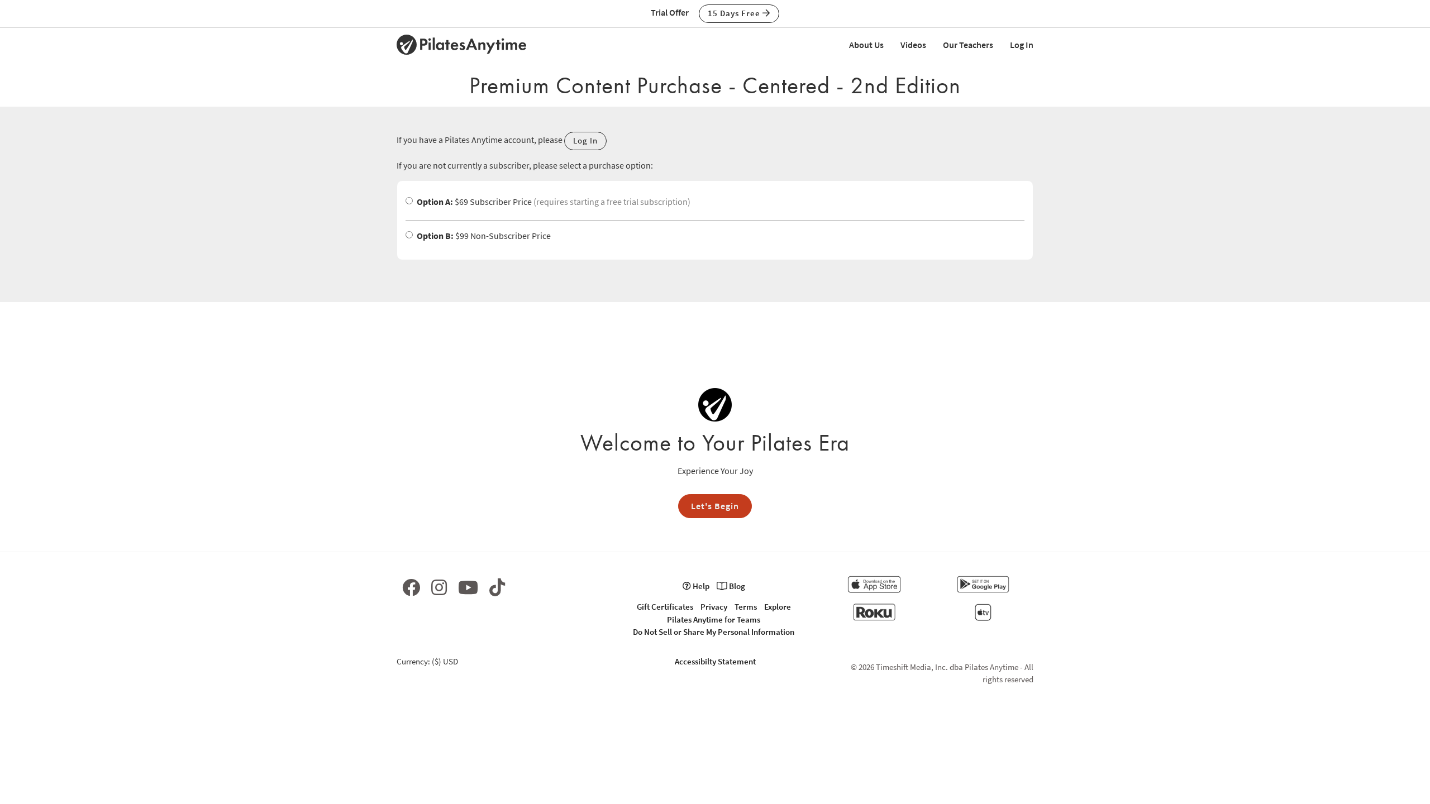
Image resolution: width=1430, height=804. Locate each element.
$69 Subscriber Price (553, 201)
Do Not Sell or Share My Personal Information (713, 631)
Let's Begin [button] (715, 505)
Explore (777, 606)
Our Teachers (968, 44)
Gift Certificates (665, 606)
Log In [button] (585, 140)
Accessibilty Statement (715, 661)
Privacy (713, 606)
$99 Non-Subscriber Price (484, 235)
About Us (866, 44)
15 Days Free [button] (735, 13)
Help (700, 586)
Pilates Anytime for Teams (713, 619)
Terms (746, 606)
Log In (1021, 44)
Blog (736, 586)
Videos (913, 44)
